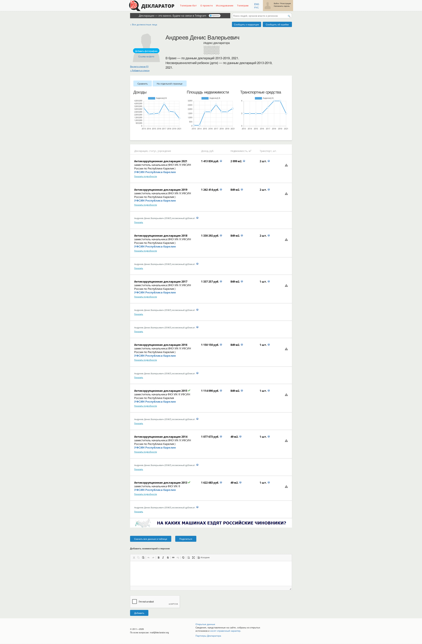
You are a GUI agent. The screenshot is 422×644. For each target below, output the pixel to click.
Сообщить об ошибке (277, 24)
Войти (276, 3)
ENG (256, 4)
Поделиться (185, 538)
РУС (256, 7)
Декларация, (141, 150)
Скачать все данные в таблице (150, 538)
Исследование (224, 5)
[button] (134, 557)
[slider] (135, 135)
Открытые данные (205, 624)
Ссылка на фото (146, 56)
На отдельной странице (169, 83)
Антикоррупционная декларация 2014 (160, 436)
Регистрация (285, 3)
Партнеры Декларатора (208, 635)
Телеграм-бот (188, 5)
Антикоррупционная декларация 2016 (160, 345)
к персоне (164, 548)
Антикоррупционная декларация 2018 (160, 235)
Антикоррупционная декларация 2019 (160, 190)
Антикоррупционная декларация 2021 (160, 161)
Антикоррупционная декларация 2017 (160, 281)
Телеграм (242, 5)
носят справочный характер (225, 630)
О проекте (206, 5)
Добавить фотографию (146, 51)
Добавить (139, 613)
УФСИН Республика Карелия (155, 172)
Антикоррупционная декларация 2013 (160, 482)
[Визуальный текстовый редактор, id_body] (211, 573)
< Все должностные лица (143, 24)
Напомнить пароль (282, 6)
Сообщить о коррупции (246, 24)
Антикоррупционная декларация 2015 (160, 391)
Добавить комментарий (150, 548)
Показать (138, 222)
